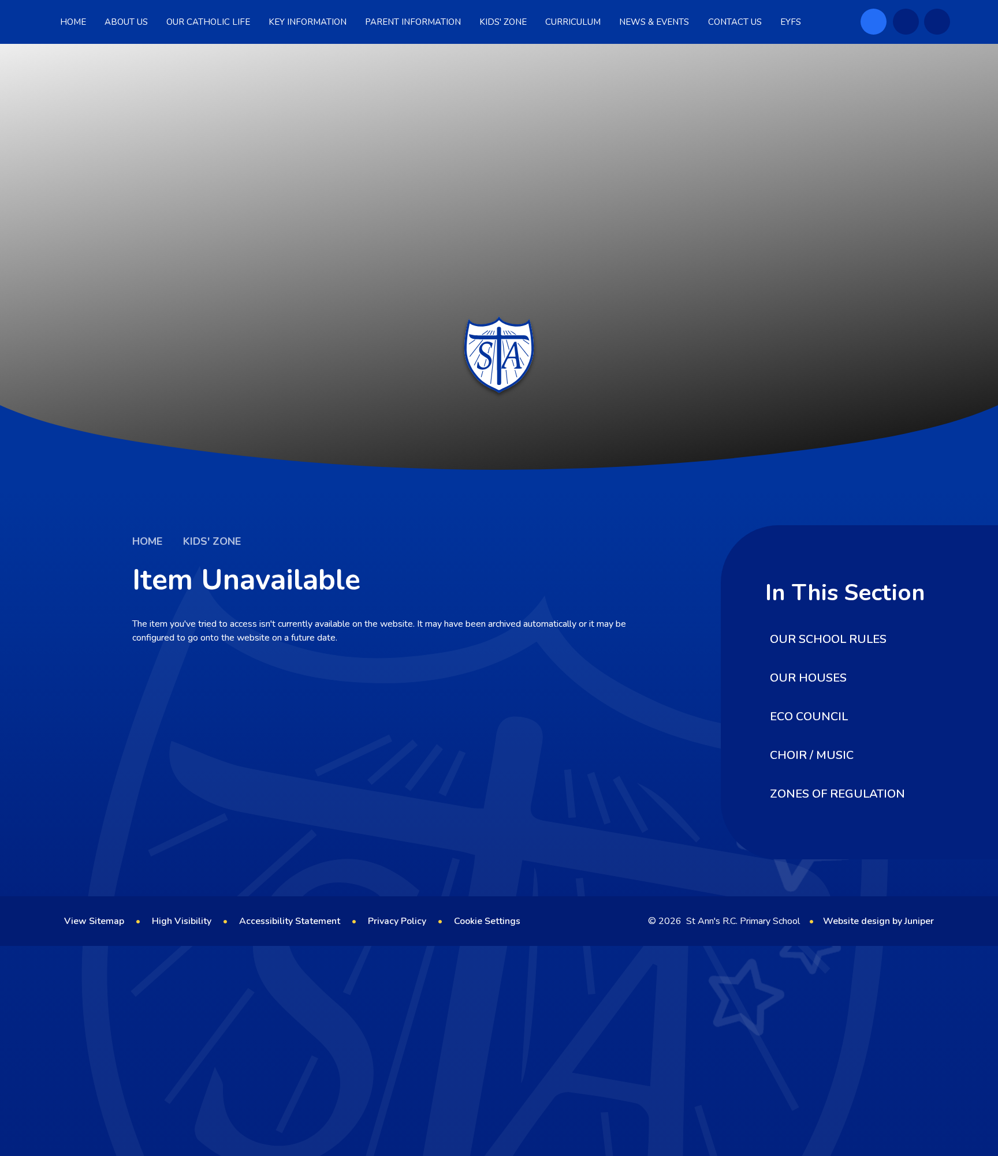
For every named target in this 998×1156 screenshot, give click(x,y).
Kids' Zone (212, 541)
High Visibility (181, 921)
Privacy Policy (397, 921)
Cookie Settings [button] (487, 921)
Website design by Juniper (878, 921)
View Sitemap (94, 921)
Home (147, 541)
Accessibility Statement (289, 921)
